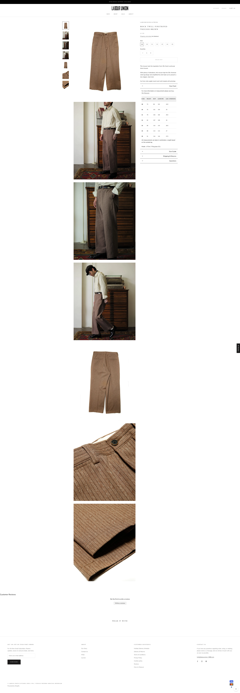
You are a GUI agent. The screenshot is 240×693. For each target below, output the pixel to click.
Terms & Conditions (140, 655)
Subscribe (14, 662)
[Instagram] (201, 661)
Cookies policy (138, 661)
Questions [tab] (172, 161)
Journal (83, 658)
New (108, 14)
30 (147, 44)
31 (152, 44)
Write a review (120, 603)
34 (167, 44)
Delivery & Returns (139, 651)
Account (216, 8)
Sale (123, 14)
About (131, 14)
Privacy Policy (138, 658)
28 (142, 44)
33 (162, 44)
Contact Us (84, 651)
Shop (115, 14)
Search (224, 8)
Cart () (232, 8)
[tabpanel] (159, 119)
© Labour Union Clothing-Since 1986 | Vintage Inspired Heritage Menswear (35, 683)
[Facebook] (197, 661)
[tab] (159, 86)
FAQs (83, 655)
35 (172, 44)
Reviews (136, 664)
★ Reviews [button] (238, 348)
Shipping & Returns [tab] (169, 156)
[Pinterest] (206, 661)
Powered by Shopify (13, 686)
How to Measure (139, 667)
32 (157, 44)
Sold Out (158, 60)
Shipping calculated (146, 36)
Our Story (84, 648)
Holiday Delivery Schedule (141, 648)
